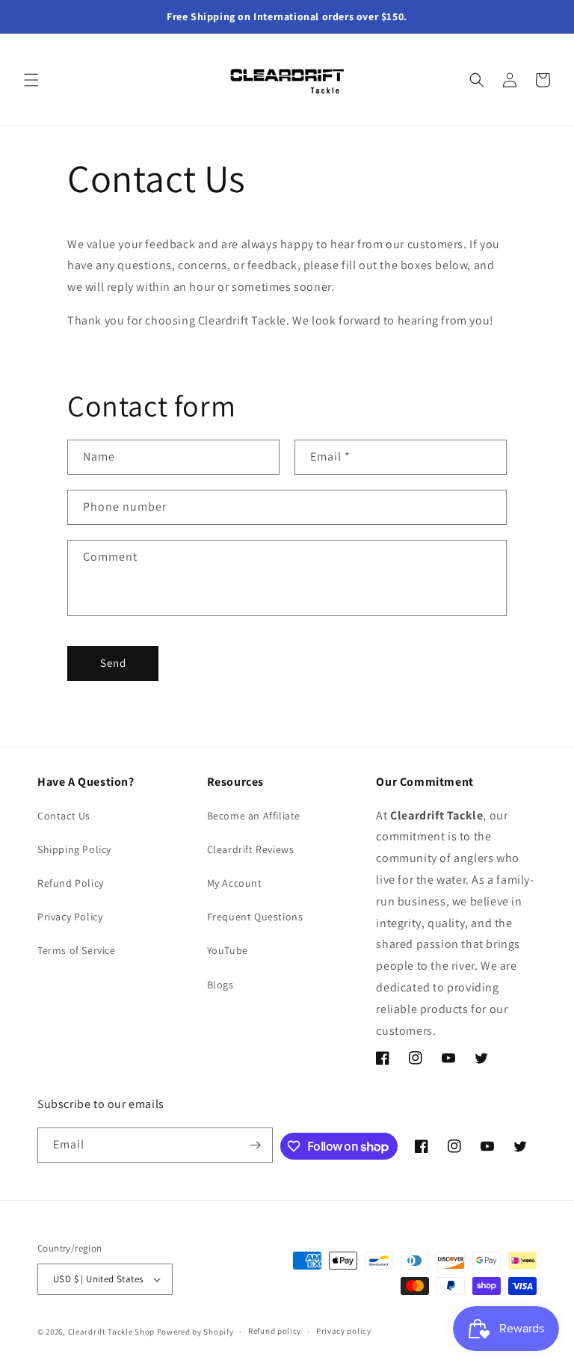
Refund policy (274, 1331)
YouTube (227, 950)
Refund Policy (70, 883)
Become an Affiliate (253, 815)
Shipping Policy (74, 849)
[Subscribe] (255, 1145)
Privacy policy (343, 1331)
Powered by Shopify (195, 1331)
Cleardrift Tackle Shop (111, 1331)
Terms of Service (76, 950)
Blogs (220, 984)
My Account (234, 883)
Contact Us (63, 815)
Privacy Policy (69, 916)
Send (113, 663)
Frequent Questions (255, 916)
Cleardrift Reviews (250, 849)
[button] (31, 80)
